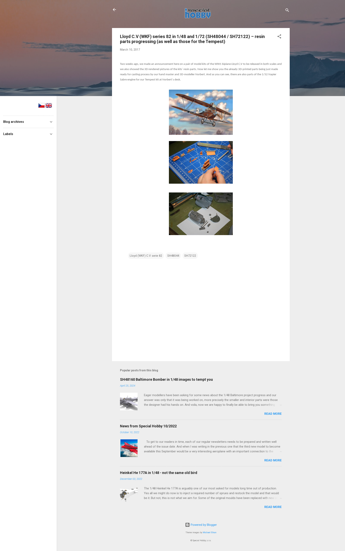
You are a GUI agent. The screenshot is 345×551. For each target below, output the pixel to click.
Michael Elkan (209, 532)
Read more (273, 414)
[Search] (287, 11)
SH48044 (173, 255)
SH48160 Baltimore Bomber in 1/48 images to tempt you (166, 379)
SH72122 (190, 255)
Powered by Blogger (203, 525)
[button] (279, 37)
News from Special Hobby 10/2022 (148, 426)
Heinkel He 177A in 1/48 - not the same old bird (158, 473)
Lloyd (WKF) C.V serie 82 (146, 255)
